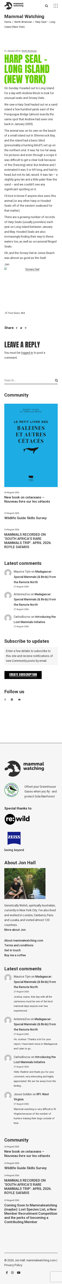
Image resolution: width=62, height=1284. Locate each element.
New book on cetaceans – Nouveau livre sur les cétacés (27, 499)
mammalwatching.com (41, 1260)
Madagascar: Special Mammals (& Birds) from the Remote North (35, 577)
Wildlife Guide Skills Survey (25, 518)
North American (23, 22)
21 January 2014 (12, 50)
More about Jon (15, 930)
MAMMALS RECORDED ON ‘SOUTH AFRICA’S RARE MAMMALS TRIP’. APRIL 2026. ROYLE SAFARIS (28, 541)
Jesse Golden (23, 1094)
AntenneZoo (22, 594)
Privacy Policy (13, 1265)
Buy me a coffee (15, 955)
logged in (27, 353)
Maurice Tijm (22, 572)
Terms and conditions (18, 945)
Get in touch (12, 950)
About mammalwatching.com (23, 941)
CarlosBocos (22, 617)
